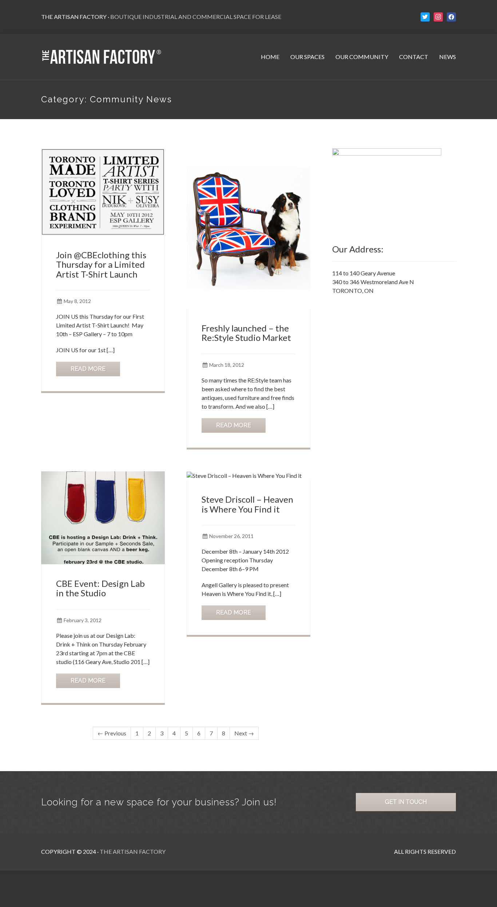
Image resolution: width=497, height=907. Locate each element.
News (447, 56)
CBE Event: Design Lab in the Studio (100, 588)
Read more (88, 368)
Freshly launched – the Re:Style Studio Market (246, 333)
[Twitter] (425, 16)
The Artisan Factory (133, 851)
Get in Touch (406, 801)
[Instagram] (438, 16)
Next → (244, 733)
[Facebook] (451, 16)
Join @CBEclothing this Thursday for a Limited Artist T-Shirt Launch (101, 264)
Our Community (361, 56)
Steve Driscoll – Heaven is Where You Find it (247, 504)
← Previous (112, 733)
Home (270, 56)
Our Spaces (307, 56)
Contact (413, 56)
